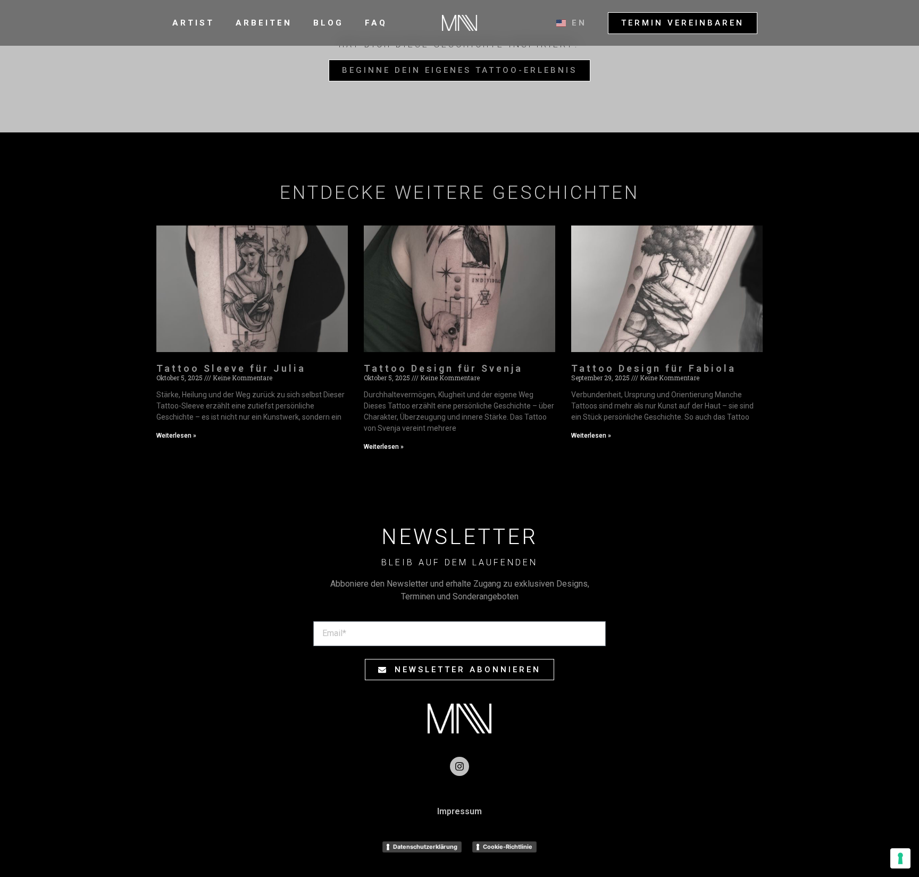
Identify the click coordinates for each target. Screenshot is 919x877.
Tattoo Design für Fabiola (653, 368)
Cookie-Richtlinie (507, 846)
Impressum (459, 811)
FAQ (376, 23)
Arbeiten (264, 23)
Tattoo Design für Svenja (443, 368)
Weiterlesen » (176, 435)
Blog (328, 23)
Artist (193, 23)
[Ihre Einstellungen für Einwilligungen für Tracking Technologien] (900, 858)
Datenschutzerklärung (425, 846)
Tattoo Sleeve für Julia (231, 368)
